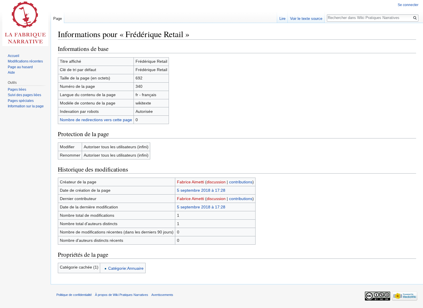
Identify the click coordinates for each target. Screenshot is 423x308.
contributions (240, 182)
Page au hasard (20, 67)
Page (57, 18)
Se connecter (408, 5)
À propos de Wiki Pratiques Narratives (121, 294)
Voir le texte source (306, 18)
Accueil (13, 56)
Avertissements (162, 294)
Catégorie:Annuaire (126, 268)
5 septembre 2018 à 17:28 (201, 190)
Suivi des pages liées (24, 95)
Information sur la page (26, 106)
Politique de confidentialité (74, 294)
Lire (282, 18)
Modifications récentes (25, 61)
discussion (216, 182)
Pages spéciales (21, 101)
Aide (11, 73)
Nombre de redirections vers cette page (96, 119)
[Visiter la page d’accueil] (25, 23)
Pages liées (17, 90)
